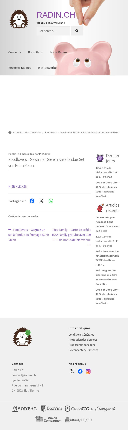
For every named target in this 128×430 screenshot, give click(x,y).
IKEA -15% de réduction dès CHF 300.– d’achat (107, 172)
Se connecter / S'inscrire (83, 350)
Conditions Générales (81, 334)
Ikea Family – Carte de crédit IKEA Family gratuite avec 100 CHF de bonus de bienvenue (71, 234)
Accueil (17, 132)
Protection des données (83, 339)
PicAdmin (44, 154)
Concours (14, 52)
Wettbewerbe (47, 68)
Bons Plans (35, 52)
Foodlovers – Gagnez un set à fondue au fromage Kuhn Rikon (28, 234)
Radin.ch (55, 14)
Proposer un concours (82, 345)
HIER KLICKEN (17, 186)
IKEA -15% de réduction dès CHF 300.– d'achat (107, 241)
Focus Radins (58, 52)
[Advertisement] (64, 100)
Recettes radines (19, 68)
